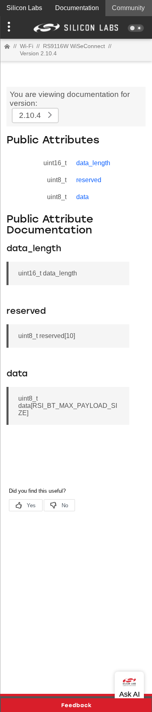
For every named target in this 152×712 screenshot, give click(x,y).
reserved (88, 179)
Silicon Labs (24, 7)
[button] (11, 27)
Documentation (77, 7)
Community (128, 7)
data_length (93, 163)
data (82, 196)
